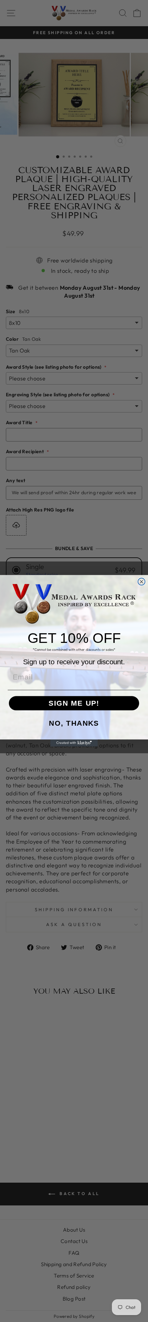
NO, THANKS (74, 723)
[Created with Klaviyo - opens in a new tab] (74, 743)
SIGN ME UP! (74, 703)
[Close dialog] (141, 582)
